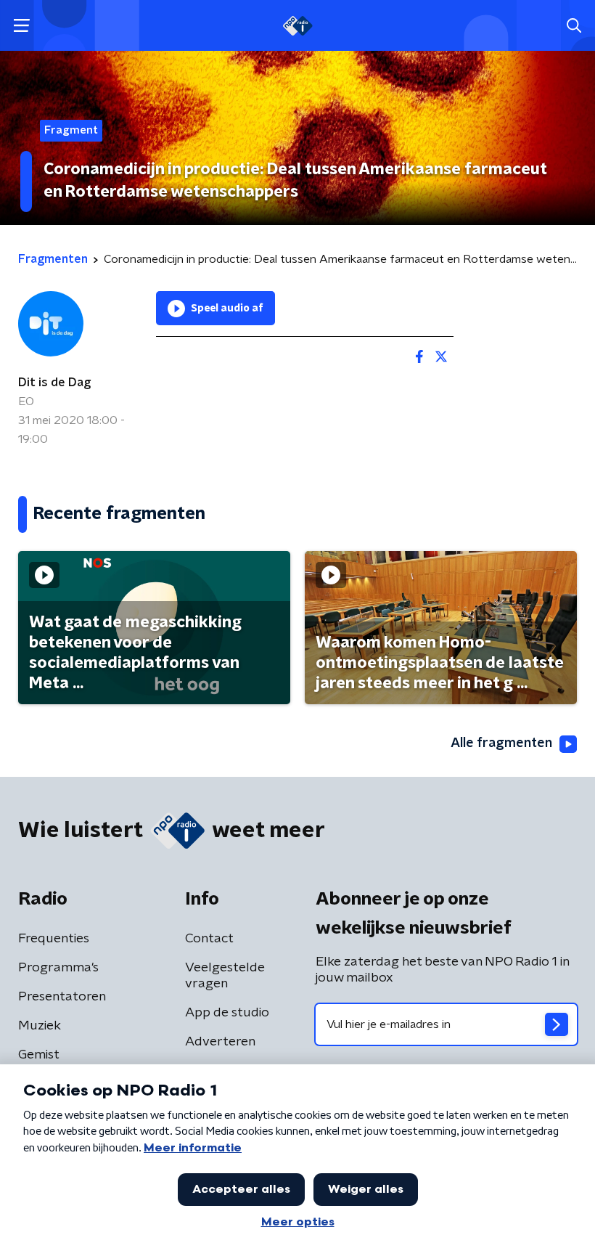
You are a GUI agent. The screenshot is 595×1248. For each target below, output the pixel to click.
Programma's (58, 967)
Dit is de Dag (54, 382)
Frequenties (53, 938)
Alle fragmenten (501, 743)
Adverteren (220, 1041)
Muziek (39, 1025)
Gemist (39, 1054)
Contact (209, 938)
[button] (21, 25)
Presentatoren (62, 996)
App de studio (227, 1012)
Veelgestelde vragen (225, 975)
